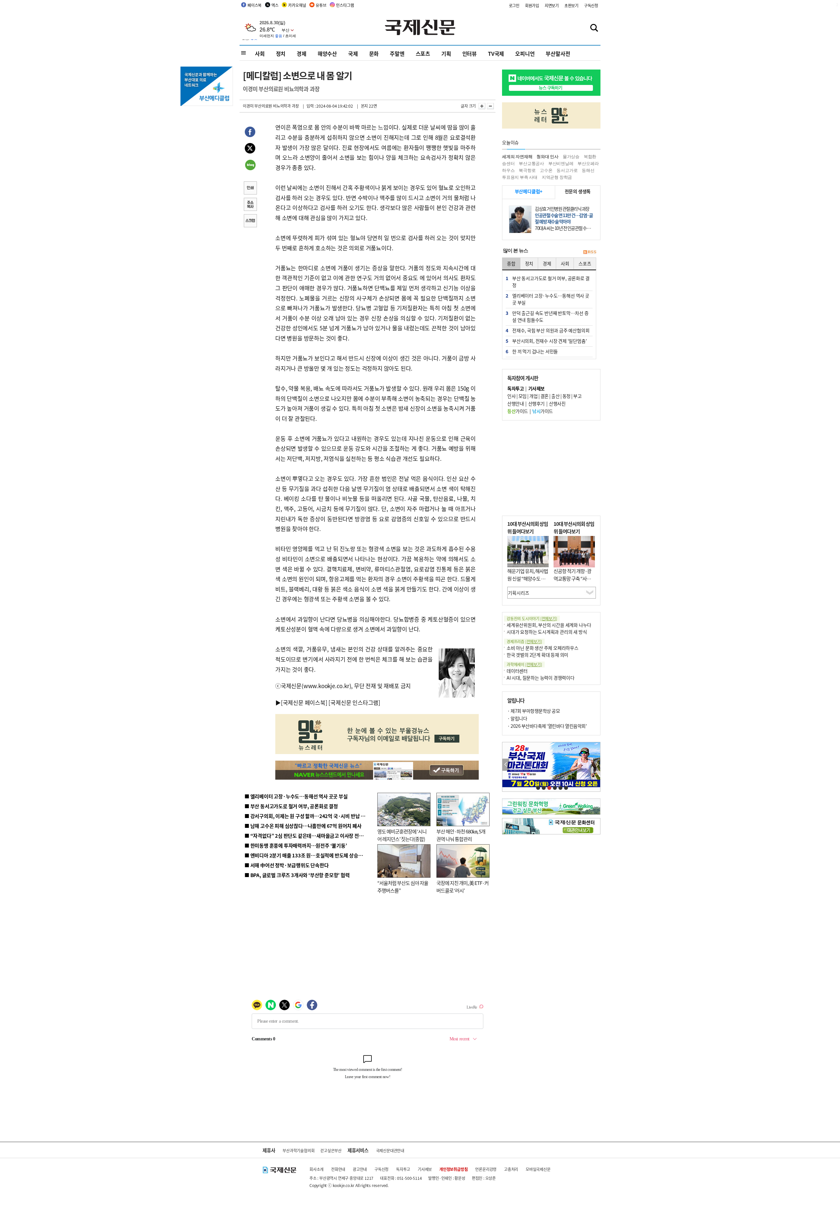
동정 (566, 396)
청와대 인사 (547, 156)
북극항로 (527, 170)
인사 (511, 396)
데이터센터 (517, 670)
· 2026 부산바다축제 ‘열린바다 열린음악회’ (547, 726)
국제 (353, 53)
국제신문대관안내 (390, 1150)
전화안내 (338, 1169)
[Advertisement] (551, 468)
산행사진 (557, 403)
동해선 (588, 170)
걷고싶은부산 (331, 1150)
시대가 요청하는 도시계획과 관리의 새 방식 (547, 631)
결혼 (544, 396)
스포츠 (423, 53)
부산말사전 (558, 53)
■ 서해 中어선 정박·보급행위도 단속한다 (286, 865)
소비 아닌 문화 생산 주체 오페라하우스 (542, 648)
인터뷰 (469, 53)
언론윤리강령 (485, 1169)
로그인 (514, 5)
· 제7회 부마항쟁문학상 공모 (533, 710)
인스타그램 (345, 5)
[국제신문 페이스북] (304, 702)
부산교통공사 (531, 163)
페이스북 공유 (250, 133)
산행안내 (515, 403)
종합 (511, 263)
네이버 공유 (250, 165)
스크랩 (250, 221)
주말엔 (397, 53)
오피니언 (525, 53)
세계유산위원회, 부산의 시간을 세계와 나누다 (549, 625)
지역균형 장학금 (557, 177)
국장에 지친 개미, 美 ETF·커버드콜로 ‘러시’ (462, 886)
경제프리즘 (524, 641)
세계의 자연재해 (517, 156)
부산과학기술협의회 (298, 1150)
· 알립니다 (517, 718)
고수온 (546, 170)
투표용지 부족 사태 (519, 177)
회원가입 (532, 5)
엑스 (275, 5)
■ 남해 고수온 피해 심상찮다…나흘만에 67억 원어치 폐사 (303, 825)
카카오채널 (297, 5)
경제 (301, 53)
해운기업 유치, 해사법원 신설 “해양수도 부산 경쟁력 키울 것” (527, 578)
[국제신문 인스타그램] (354, 702)
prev (505, 765)
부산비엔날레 (561, 163)
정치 (281, 53)
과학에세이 (524, 664)
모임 (522, 396)
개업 (533, 396)
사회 (260, 53)
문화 (374, 53)
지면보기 (552, 5)
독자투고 (403, 1169)
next (596, 765)
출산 (555, 396)
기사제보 (425, 1169)
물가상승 (571, 156)
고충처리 (511, 1169)
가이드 (517, 411)
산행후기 (536, 403)
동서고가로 (567, 170)
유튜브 (321, 5)
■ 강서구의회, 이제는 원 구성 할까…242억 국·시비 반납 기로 (307, 815)
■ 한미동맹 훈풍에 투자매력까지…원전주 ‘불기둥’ (295, 845)
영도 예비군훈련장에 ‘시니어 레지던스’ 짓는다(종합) (402, 835)
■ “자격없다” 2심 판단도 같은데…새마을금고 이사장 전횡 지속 (308, 835)
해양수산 (327, 53)
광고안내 (360, 1169)
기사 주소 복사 (250, 205)
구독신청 (591, 5)
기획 (446, 53)
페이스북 (254, 5)
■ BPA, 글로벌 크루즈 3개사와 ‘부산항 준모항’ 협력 (297, 874)
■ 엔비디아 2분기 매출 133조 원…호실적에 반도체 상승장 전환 (308, 855)
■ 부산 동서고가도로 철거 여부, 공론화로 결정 (291, 806)
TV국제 (496, 53)
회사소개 (316, 1169)
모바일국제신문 (538, 1169)
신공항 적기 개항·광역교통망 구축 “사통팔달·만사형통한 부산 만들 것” (574, 582)
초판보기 (571, 5)
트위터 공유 (250, 149)
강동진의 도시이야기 (532, 618)
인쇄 (250, 188)
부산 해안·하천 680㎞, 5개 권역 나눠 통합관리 (460, 835)
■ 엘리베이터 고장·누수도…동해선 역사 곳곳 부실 (296, 796)
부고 (577, 396)
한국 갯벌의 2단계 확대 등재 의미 (537, 654)
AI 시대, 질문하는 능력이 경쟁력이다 (541, 677)
